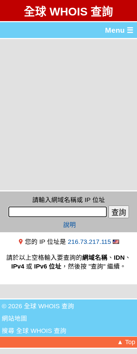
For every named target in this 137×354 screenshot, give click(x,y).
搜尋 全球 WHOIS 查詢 (34, 330)
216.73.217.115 (89, 241)
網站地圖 (14, 318)
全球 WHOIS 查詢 (68, 11)
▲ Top (126, 342)
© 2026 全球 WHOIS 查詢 (38, 306)
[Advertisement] (68, 114)
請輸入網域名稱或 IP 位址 (68, 199)
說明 (69, 224)
